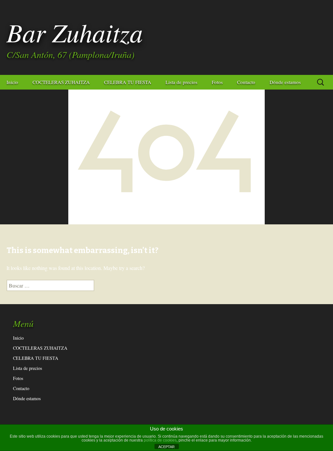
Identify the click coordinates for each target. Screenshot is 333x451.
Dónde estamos (285, 82)
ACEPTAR (166, 447)
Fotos (217, 82)
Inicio (12, 82)
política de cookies (160, 440)
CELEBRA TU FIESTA (127, 82)
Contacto (246, 82)
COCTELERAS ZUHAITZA (61, 82)
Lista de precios (181, 82)
